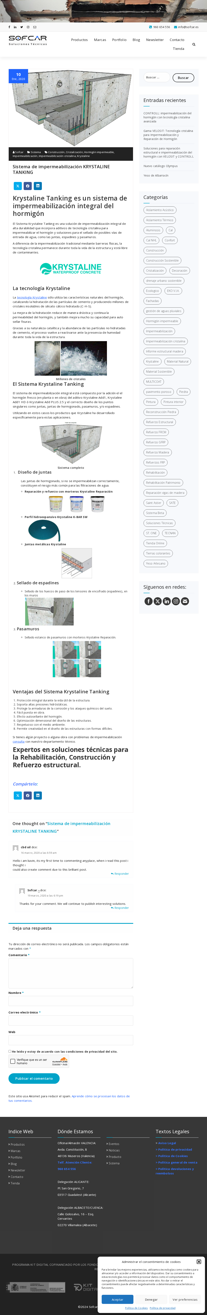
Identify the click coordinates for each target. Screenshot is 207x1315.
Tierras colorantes (158, 553)
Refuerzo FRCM (156, 432)
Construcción (56, 152)
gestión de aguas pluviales (163, 311)
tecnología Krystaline (32, 297)
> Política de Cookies (172, 1156)
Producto (115, 1157)
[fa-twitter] (21, 27)
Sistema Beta (155, 513)
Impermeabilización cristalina (57, 156)
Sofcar (19, 152)
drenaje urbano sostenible (164, 281)
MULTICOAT (154, 382)
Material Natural (177, 361)
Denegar (151, 1299)
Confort (170, 240)
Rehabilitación (155, 472)
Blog (136, 39)
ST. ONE (151, 533)
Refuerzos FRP (155, 462)
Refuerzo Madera (157, 452)
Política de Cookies (136, 1308)
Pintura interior (173, 402)
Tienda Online (155, 543)
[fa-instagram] (28, 27)
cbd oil (26, 847)
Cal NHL (151, 240)
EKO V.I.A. (173, 291)
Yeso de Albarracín (156, 175)
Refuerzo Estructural (159, 422)
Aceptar (118, 1299)
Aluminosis (153, 230)
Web (12, 1032)
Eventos (114, 1144)
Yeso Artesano (156, 563)
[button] (199, 1262)
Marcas (100, 39)
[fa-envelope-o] (34, 27)
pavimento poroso (158, 392)
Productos (79, 39)
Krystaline (83, 156)
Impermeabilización (25, 156)
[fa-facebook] (9, 27)
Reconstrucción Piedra (161, 412)
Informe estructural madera (164, 351)
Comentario (19, 955)
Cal (171, 230)
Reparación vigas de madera (165, 493)
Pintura (150, 402)
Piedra (183, 392)
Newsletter (155, 39)
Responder (121, 874)
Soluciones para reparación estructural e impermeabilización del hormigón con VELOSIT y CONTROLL (169, 152)
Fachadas (152, 301)
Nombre (16, 993)
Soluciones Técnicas (159, 523)
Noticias (114, 1150)
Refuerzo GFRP (156, 442)
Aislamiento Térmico (159, 220)
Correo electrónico (24, 1012)
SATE (172, 503)
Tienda (178, 48)
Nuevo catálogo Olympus (161, 166)
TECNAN (170, 533)
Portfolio (119, 39)
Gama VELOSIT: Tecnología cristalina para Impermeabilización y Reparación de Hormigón (168, 135)
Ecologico (152, 291)
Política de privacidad (162, 1308)
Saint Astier (153, 503)
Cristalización (74, 152)
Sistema (36, 152)
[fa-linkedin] (15, 27)
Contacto (177, 39)
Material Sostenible (159, 371)
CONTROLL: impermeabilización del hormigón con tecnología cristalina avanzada (167, 117)
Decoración (179, 270)
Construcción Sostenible (162, 260)
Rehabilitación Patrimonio (163, 483)
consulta (19, 741)
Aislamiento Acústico (160, 210)
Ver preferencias (185, 1299)
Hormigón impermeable (99, 152)
